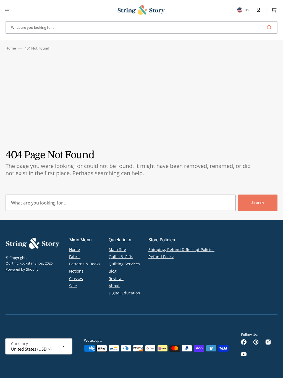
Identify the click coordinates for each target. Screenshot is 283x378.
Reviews (116, 278)
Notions (76, 271)
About (114, 285)
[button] (8, 10)
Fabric (74, 256)
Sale (73, 285)
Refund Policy (161, 256)
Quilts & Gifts (121, 256)
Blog (113, 271)
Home (11, 48)
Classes (76, 278)
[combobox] (141, 27)
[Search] (270, 27)
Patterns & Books (84, 263)
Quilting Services (124, 263)
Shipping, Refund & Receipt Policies (181, 249)
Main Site (117, 249)
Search (257, 202)
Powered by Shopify (22, 269)
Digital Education (124, 293)
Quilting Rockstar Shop (24, 263)
